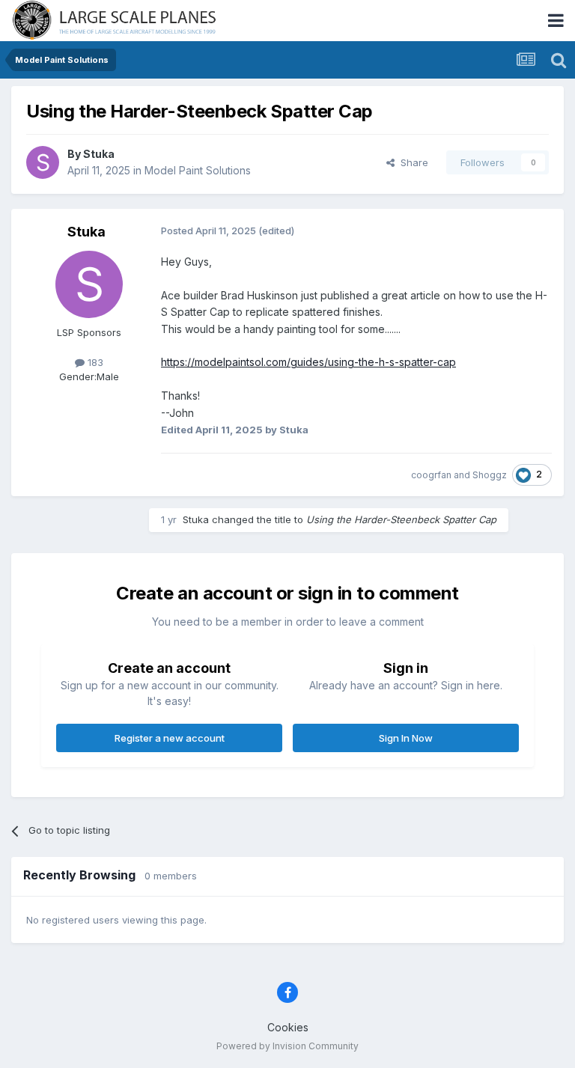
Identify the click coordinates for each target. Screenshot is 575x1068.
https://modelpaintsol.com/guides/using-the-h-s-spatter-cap (308, 362)
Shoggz (489, 474)
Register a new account (170, 738)
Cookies (287, 1027)
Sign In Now (406, 738)
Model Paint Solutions (197, 170)
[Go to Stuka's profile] (42, 162)
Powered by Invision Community (287, 1046)
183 (94, 362)
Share (411, 162)
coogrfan (431, 474)
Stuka (99, 153)
